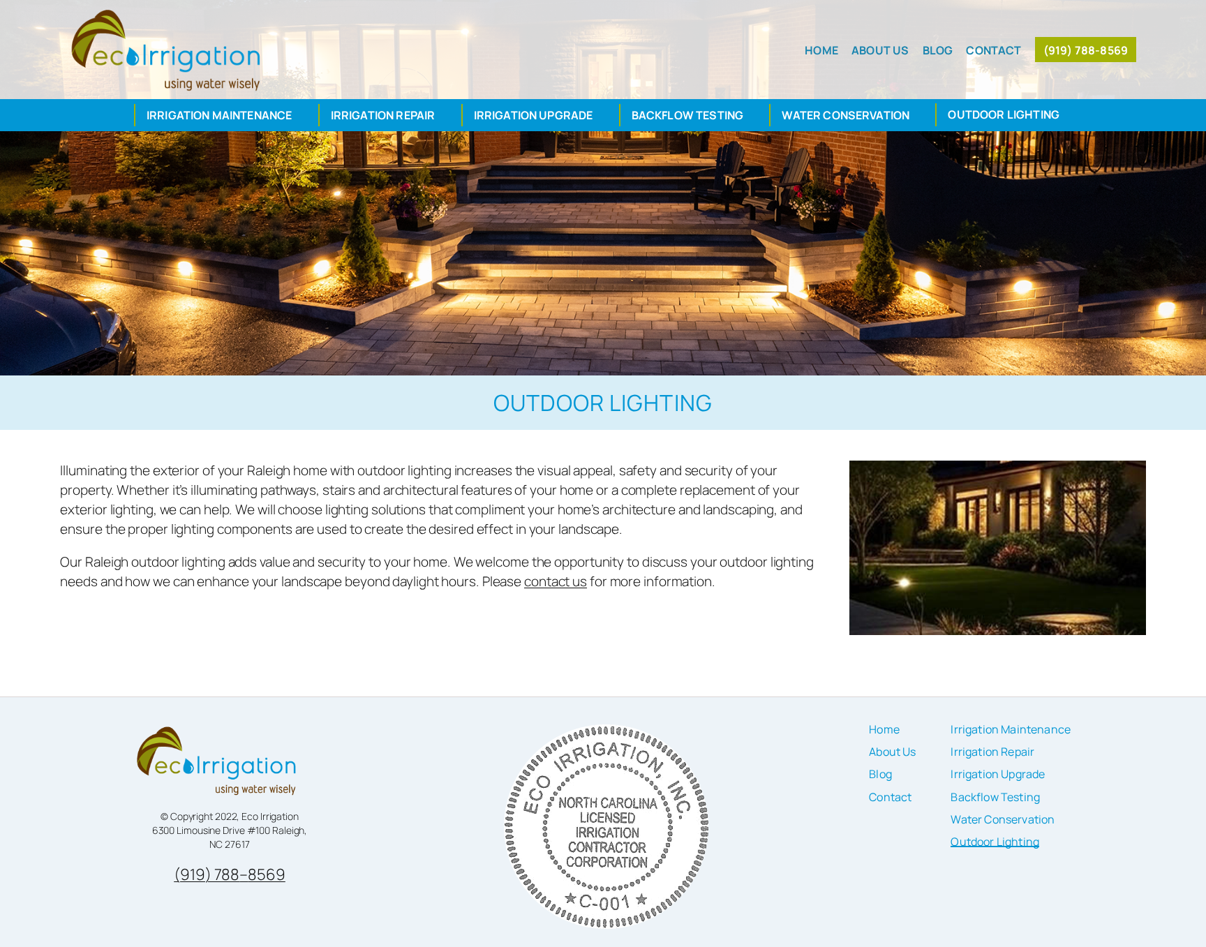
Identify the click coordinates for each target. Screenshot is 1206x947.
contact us (555, 581)
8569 (266, 874)
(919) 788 (206, 874)
